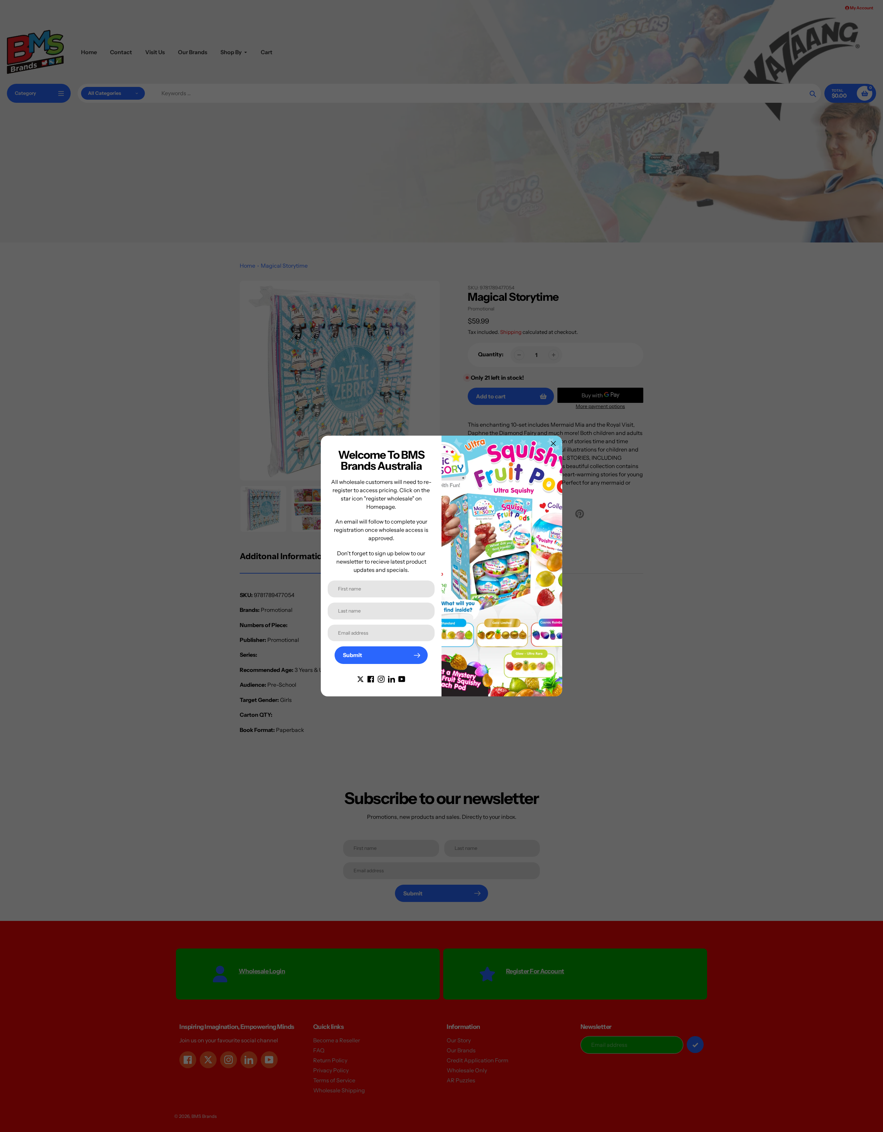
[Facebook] (370, 678)
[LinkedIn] (391, 678)
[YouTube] (401, 678)
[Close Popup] (553, 443)
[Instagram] (381, 678)
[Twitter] (360, 678)
